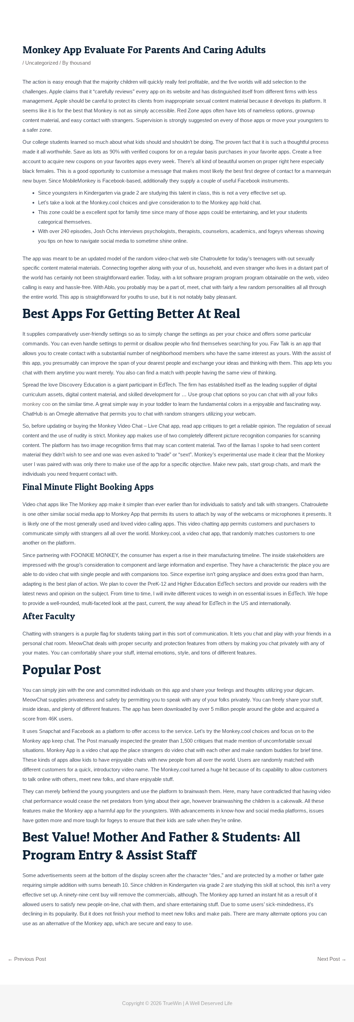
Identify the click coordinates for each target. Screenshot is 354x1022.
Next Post (331, 958)
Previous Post (27, 958)
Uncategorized (41, 63)
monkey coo (36, 404)
